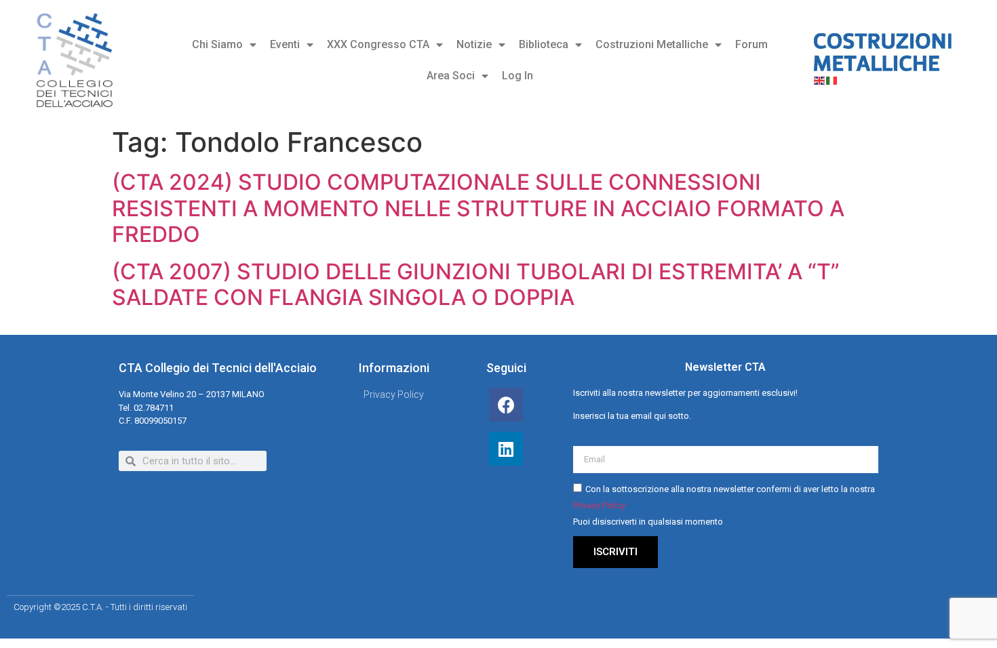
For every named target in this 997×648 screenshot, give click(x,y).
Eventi (285, 44)
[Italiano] (832, 79)
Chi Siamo (217, 44)
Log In (517, 75)
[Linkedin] (506, 449)
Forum (751, 44)
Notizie (474, 44)
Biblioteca (543, 44)
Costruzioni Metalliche (651, 44)
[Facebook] (506, 405)
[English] (820, 79)
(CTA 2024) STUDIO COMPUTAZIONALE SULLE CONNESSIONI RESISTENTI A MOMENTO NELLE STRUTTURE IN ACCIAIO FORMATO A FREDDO (478, 208)
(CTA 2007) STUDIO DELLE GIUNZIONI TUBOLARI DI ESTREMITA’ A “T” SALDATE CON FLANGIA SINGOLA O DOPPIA (476, 284)
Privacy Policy (599, 505)
